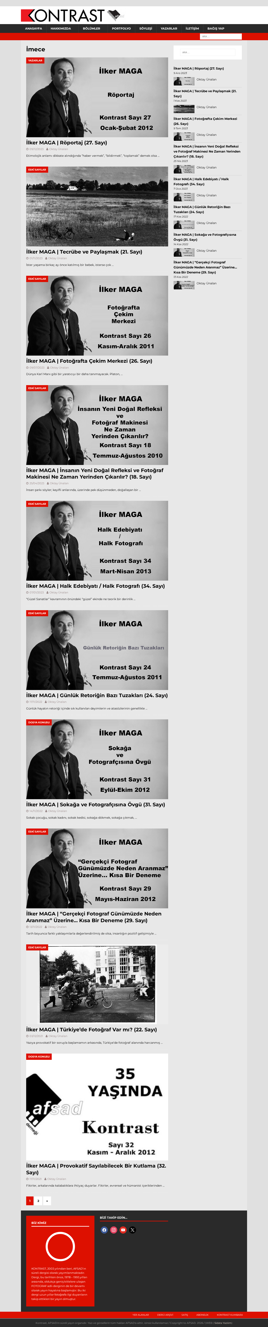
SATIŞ (185, 1314)
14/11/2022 (36, 811)
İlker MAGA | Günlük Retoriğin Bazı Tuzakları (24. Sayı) (97, 695)
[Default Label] (123, 1229)
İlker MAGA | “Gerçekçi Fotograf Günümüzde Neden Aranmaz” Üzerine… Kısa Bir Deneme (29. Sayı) (205, 267)
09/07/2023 (37, 367)
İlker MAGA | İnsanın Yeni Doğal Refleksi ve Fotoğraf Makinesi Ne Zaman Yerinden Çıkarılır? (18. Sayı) (207, 151)
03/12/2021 (36, 1036)
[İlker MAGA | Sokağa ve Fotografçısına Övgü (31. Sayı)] (97, 759)
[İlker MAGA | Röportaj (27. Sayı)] (97, 97)
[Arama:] (221, 36)
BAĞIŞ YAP (215, 28)
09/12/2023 (37, 149)
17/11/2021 (36, 1179)
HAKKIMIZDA (61, 28)
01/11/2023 (36, 258)
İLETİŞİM (192, 28)
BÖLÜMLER (91, 28)
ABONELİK (202, 1314)
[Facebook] (104, 1229)
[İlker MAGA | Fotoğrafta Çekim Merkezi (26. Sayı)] (97, 316)
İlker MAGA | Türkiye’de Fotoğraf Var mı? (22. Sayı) (91, 1030)
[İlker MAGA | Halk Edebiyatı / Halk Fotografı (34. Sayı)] (97, 541)
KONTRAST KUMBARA (230, 1314)
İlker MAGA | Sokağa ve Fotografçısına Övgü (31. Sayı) (95, 804)
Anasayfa (33, 28)
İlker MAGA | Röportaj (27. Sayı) (66, 143)
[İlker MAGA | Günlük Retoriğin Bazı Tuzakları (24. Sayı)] (97, 650)
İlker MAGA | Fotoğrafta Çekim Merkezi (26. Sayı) (89, 361)
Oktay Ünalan (58, 149)
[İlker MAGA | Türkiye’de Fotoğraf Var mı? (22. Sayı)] (97, 984)
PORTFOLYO (121, 28)
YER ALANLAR (141, 1314)
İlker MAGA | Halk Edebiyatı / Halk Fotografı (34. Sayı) (95, 586)
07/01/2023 (37, 592)
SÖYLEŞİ (145, 28)
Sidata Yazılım (223, 1322)
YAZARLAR (169, 28)
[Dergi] (73, 20)
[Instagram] (113, 1229)
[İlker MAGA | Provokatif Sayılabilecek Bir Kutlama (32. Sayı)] (97, 1107)
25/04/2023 (37, 483)
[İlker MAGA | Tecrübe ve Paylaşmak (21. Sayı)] (97, 206)
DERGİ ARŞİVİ (165, 1314)
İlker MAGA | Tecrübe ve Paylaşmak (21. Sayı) (84, 252)
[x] (132, 1229)
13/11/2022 (36, 926)
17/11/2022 (36, 701)
